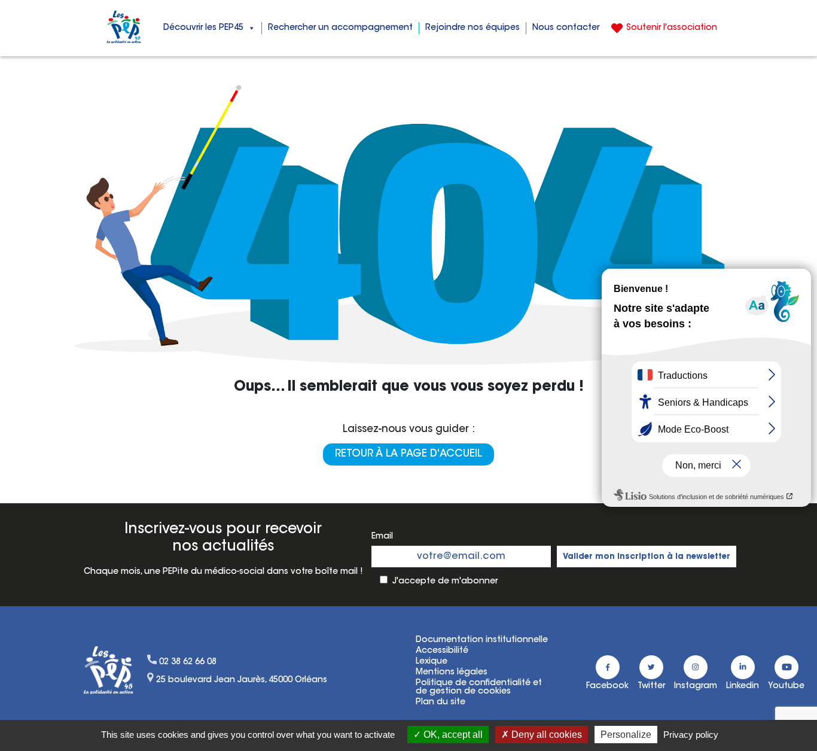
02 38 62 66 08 (188, 662)
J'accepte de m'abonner (445, 581)
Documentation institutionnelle (482, 640)
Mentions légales (451, 672)
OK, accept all (452, 734)
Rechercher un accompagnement (340, 28)
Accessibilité (442, 651)
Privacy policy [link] (690, 734)
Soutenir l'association (671, 28)
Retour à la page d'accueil (408, 454)
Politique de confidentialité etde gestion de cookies (479, 687)
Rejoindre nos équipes (472, 28)
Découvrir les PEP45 (203, 28)
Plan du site (440, 702)
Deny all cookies (545, 734)
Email (382, 537)
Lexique (431, 662)
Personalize (625, 734)
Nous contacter (565, 28)
